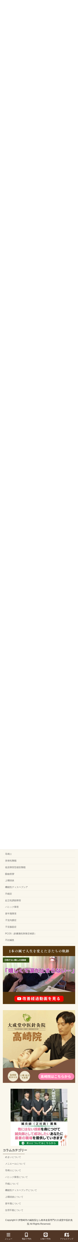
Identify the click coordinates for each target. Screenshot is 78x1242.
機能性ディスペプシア (16, 887)
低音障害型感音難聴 (15, 867)
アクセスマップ (66, 1239)
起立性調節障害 (13, 900)
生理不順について (14, 1210)
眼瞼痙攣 (9, 874)
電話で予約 (26, 1239)
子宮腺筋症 (10, 927)
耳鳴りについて (13, 1170)
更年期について (13, 1203)
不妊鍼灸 (9, 940)
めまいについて (13, 1157)
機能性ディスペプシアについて (21, 1190)
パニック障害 (12, 907)
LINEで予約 (46, 1239)
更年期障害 (10, 913)
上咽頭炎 (9, 880)
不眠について (12, 1183)
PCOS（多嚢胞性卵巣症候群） (21, 933)
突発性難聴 (10, 860)
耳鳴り (8, 854)
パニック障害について (16, 1177)
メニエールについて (15, 1163)
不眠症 (8, 893)
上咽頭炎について (14, 1197)
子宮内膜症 (10, 920)
